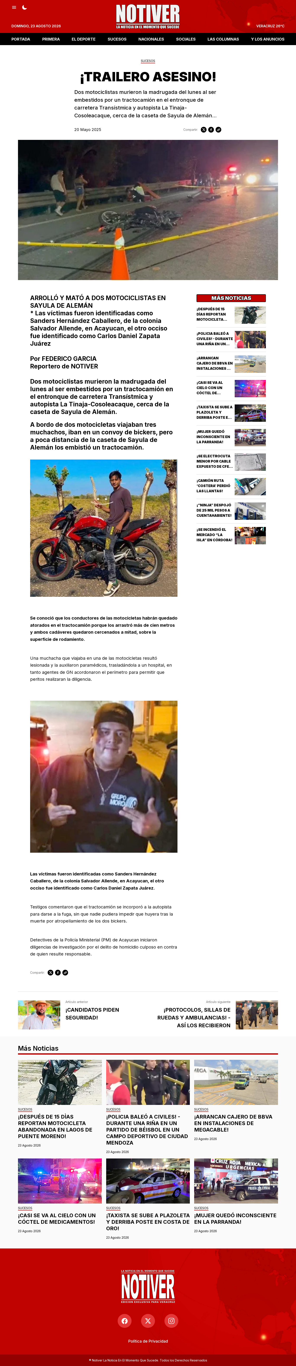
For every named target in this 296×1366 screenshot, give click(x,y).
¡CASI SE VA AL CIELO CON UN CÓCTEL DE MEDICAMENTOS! (57, 1218)
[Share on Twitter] (203, 129)
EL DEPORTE (84, 39)
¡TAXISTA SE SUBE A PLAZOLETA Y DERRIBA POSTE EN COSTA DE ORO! (148, 1222)
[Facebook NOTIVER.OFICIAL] (125, 1321)
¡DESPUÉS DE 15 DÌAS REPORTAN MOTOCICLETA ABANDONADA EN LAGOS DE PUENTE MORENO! (55, 1126)
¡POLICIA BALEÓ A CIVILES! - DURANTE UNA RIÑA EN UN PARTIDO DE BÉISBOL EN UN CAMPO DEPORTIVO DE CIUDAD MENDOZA (147, 1130)
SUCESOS (117, 39)
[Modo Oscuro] (24, 7)
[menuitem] (148, 1341)
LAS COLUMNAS (223, 39)
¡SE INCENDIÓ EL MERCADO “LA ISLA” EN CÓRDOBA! (215, 534)
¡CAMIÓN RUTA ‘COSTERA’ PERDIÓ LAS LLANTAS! (213, 485)
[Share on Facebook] (211, 129)
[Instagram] (171, 1321)
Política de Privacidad (148, 1341)
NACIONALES (151, 39)
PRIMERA (51, 39)
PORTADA (20, 39)
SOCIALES (186, 39)
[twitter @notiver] (148, 1321)
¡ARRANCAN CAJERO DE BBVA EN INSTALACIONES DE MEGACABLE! (233, 1123)
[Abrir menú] (14, 7)
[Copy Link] (218, 129)
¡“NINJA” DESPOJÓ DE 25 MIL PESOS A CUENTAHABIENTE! (214, 510)
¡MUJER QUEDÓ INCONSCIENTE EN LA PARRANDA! (213, 436)
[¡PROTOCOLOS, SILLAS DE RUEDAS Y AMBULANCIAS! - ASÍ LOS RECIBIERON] (257, 1014)
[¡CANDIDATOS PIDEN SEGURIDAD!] (39, 1014)
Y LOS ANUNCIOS (268, 39)
